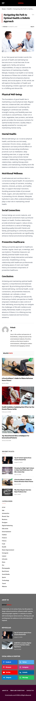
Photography (6, 568)
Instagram (5, 553)
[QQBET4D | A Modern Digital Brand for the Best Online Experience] (7, 645)
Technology (5, 580)
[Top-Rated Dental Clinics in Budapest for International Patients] (18, 424)
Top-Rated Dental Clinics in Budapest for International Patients (15, 437)
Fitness (4, 541)
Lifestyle (4, 559)
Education (5, 528)
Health (9, 9)
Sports (4, 577)
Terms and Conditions (17, 690)
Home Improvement (8, 550)
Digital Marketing (7, 525)
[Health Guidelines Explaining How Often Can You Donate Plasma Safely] (18, 395)
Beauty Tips (5, 516)
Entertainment (6, 531)
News (3, 562)
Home (4, 9)
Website (4, 586)
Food (3, 544)
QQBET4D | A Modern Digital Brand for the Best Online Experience (22, 645)
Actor (3, 507)
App (3, 510)
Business (4, 519)
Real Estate (5, 571)
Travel (4, 583)
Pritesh (5, 26)
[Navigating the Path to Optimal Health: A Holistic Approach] (18, 41)
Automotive (5, 513)
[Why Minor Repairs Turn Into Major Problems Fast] (7, 492)
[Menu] (3, 3)
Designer (4, 522)
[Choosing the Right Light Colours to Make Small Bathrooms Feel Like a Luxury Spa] (7, 470)
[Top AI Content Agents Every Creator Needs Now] (7, 460)
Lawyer (4, 556)
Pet (3, 565)
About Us (5, 690)
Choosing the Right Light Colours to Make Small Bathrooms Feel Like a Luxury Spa (24, 470)
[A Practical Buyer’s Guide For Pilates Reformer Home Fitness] (18, 367)
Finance (4, 538)
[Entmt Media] (18, 3)
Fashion (4, 534)
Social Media (6, 574)
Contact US (30, 690)
